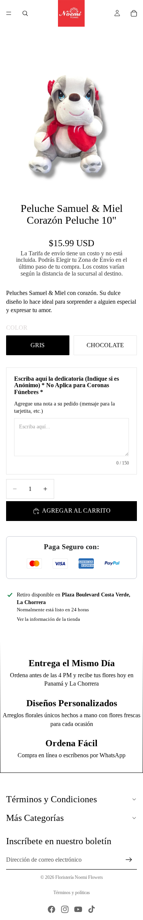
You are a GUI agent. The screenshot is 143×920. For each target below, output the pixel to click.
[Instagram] (64, 909)
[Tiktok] (91, 909)
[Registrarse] (129, 860)
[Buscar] (25, 13)
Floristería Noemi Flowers (79, 877)
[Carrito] (133, 13)
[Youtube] (78, 909)
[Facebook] (51, 909)
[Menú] (9, 13)
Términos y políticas (71, 892)
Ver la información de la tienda (48, 619)
